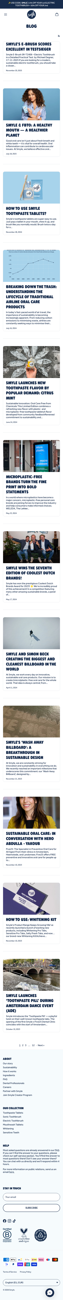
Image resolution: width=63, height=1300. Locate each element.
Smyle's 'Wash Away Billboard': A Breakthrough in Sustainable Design (25, 750)
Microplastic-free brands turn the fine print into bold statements (26, 484)
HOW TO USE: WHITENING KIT (31, 919)
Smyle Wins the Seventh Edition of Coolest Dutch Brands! (30, 573)
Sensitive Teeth (11, 1132)
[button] (49, 1292)
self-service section (23, 1155)
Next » (41, 1045)
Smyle (12, 1290)
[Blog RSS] (59, 36)
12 (33, 1045)
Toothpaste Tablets (13, 1112)
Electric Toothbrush (13, 1120)
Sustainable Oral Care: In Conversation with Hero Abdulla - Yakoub (31, 838)
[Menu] (5, 14)
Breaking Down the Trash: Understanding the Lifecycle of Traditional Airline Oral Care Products (31, 296)
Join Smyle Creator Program (17, 1095)
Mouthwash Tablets (13, 1124)
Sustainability (10, 1067)
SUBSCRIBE (31, 1208)
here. (12, 1172)
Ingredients (9, 1075)
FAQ (5, 1079)
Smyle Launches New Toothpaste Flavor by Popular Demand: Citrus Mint (29, 390)
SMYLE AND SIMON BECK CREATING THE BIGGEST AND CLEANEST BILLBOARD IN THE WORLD (31, 661)
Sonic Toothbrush (12, 1116)
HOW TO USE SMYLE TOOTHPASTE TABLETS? (26, 211)
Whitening (8, 1128)
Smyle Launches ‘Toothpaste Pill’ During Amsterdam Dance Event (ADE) (29, 1003)
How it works (9, 1071)
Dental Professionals (13, 1083)
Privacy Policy (25, 1272)
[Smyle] (31, 14)
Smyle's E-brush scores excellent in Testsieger (28, 46)
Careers (7, 1087)
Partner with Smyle (13, 1091)
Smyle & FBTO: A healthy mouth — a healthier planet (29, 130)
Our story (8, 1063)
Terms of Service (10, 1272)
